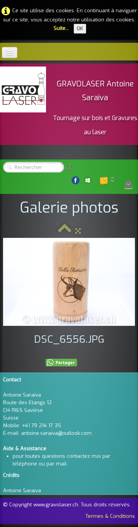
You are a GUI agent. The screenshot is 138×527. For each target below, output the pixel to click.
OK (80, 28)
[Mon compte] (128, 185)
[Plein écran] (78, 231)
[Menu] (9, 52)
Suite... (61, 28)
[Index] (64, 231)
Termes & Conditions (110, 516)
